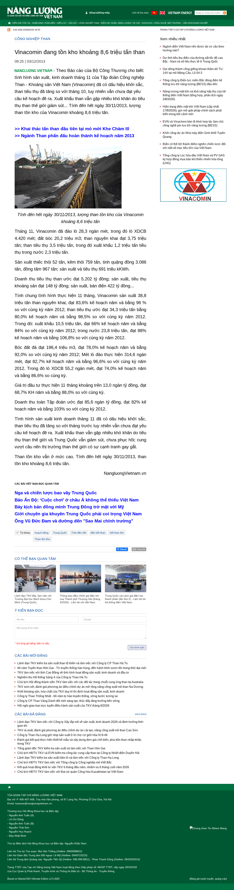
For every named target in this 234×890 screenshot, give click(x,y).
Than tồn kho (42, 539)
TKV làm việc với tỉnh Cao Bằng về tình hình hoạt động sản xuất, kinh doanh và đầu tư (73, 672)
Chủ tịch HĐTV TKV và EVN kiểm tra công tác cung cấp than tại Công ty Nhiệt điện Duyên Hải (78, 752)
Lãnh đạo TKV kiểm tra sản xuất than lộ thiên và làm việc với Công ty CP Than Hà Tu (72, 663)
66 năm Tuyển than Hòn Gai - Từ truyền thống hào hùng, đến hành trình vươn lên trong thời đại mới (81, 668)
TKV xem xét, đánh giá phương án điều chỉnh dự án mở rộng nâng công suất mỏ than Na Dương (80, 686)
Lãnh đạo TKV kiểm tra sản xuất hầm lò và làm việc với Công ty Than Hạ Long (68, 757)
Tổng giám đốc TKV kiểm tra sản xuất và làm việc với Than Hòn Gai (61, 748)
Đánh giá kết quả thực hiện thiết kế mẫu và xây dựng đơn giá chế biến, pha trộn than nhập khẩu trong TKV (79, 741)
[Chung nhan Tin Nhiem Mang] (208, 828)
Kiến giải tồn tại (21, 23)
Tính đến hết (78, 532)
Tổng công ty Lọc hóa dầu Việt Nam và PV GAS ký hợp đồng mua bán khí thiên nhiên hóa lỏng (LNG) (194, 159)
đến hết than (98, 532)
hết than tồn (117, 532)
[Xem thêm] (140, 714)
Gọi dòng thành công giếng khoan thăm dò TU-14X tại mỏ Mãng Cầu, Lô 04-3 (193, 70)
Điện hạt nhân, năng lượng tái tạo (120, 23)
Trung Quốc (60, 532)
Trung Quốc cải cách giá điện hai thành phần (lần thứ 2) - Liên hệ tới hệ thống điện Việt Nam (125, 599)
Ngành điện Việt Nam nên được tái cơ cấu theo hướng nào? (193, 48)
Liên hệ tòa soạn (140, 13)
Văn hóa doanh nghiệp (195, 23)
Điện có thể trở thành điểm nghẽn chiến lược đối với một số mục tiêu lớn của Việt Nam (194, 145)
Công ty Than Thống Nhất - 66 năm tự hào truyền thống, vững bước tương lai (67, 696)
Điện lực (62, 23)
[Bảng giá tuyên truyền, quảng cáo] (208, 878)
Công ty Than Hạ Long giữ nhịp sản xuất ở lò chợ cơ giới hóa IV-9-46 (62, 735)
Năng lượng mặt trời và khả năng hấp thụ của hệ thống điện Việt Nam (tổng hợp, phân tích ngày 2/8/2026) (194, 95)
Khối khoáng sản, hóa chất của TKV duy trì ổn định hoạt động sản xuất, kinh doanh (70, 691)
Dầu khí (73, 23)
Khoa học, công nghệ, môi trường (161, 23)
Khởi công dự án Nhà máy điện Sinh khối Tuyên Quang (194, 134)
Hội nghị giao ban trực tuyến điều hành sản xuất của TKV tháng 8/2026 (63, 705)
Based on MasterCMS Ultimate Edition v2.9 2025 (33, 878)
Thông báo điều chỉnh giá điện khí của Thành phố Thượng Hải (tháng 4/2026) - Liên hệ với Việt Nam (80, 599)
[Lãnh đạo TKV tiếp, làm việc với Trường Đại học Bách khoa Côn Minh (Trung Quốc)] (35, 578)
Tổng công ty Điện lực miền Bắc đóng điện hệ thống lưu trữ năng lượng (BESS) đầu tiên (192, 82)
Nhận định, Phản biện (43, 23)
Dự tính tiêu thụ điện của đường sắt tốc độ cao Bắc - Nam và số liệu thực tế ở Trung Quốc (193, 59)
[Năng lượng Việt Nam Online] (34, 13)
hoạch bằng (41, 532)
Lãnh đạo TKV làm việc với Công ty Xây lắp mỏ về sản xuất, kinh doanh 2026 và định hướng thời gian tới (80, 723)
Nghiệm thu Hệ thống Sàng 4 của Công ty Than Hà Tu (52, 677)
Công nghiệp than (89, 23)
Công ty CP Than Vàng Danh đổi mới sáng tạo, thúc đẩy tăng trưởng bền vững (68, 700)
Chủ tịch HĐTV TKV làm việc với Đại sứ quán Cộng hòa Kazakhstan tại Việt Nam (70, 771)
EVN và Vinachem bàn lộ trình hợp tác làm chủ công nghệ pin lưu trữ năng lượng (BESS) (193, 123)
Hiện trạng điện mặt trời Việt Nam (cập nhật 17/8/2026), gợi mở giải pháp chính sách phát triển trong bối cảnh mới (192, 110)
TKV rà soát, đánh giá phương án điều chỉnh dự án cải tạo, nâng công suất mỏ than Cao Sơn (77, 730)
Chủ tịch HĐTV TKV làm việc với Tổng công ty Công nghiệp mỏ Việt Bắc (64, 762)
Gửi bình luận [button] (137, 647)
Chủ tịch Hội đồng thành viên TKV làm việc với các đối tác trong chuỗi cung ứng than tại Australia (80, 682)
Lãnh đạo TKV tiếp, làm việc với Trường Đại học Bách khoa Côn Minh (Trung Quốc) (33, 599)
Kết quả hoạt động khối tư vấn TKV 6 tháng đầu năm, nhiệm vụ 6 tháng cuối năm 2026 (73, 767)
